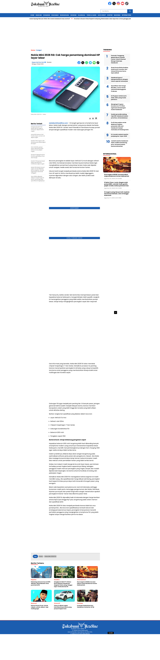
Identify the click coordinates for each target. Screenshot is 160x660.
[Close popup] (115, 312)
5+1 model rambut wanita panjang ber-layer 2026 (119, 135)
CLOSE (111, 633)
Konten (109, 15)
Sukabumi (46, 15)
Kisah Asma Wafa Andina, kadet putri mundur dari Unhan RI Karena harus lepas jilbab (119, 70)
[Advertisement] (80, 647)
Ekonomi (73, 15)
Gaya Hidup (102, 15)
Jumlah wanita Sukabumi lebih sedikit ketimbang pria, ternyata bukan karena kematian (119, 143)
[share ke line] (94, 63)
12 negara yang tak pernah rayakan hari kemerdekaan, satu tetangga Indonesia (116, 193)
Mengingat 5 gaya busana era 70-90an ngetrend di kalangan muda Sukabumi (118, 107)
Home (32, 15)
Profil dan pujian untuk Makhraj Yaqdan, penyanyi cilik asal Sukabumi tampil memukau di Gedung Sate (120, 126)
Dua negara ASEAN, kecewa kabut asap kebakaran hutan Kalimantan (116, 175)
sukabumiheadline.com (58, 123)
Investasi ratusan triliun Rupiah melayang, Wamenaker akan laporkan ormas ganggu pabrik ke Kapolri (93, 18)
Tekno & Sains (91, 15)
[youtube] (123, 4)
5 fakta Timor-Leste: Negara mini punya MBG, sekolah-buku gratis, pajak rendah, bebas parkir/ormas (116, 184)
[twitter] (114, 4)
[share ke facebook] (79, 63)
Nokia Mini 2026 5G (50, 556)
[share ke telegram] (91, 63)
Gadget (39, 50)
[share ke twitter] (83, 63)
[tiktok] (127, 4)
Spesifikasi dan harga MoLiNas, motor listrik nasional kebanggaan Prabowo (118, 88)
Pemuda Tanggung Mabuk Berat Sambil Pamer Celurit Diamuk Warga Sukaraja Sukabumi (118, 59)
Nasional (117, 15)
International (127, 15)
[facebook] (110, 4)
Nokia (41, 556)
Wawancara (64, 15)
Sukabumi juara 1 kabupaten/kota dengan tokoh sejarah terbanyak (119, 79)
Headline (39, 15)
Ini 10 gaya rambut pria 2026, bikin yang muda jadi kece (118, 97)
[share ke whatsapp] (87, 63)
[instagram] (119, 4)
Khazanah (55, 15)
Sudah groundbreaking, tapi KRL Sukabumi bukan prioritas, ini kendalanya (119, 116)
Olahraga (81, 15)
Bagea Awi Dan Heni (38, 62)
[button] (90, 119)
